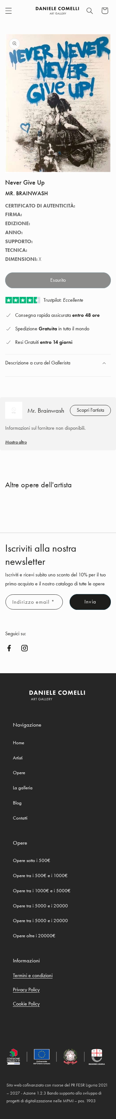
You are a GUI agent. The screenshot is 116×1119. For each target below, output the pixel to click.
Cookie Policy (26, 1003)
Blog (17, 803)
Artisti (18, 758)
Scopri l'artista (90, 410)
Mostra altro (16, 442)
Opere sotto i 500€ (31, 860)
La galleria (23, 788)
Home (18, 743)
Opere (19, 772)
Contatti (20, 818)
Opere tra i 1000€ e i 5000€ (42, 891)
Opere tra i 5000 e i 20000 (40, 906)
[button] (8, 10)
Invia (90, 602)
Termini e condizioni (33, 975)
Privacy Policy (26, 989)
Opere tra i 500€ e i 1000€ (40, 875)
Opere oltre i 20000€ (34, 936)
